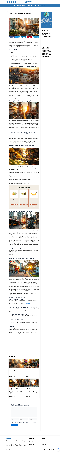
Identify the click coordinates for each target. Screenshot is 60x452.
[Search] (52, 2)
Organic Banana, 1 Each (34, 199)
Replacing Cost (42, 5)
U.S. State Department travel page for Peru (30, 303)
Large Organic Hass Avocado (24, 199)
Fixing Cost (37, 5)
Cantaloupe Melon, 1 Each (14, 199)
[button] (12, 37)
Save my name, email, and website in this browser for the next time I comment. (24, 422)
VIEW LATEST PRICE (14, 204)
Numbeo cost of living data (19, 126)
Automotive (19, 5)
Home (15, 5)
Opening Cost (30, 5)
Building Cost (24, 5)
